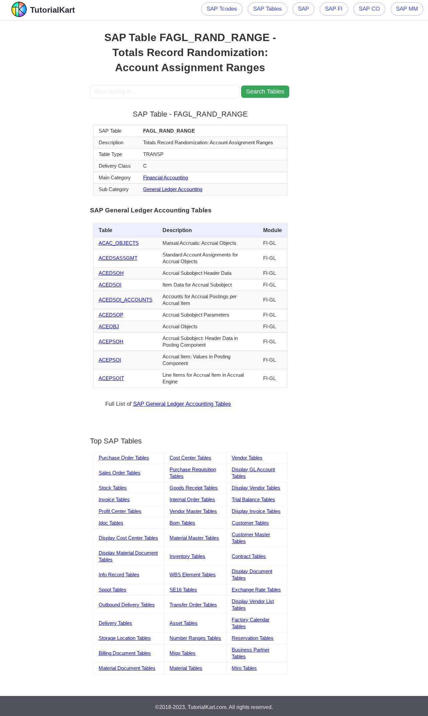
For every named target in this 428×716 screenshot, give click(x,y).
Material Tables (186, 668)
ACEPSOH (111, 341)
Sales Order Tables (119, 473)
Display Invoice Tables (256, 511)
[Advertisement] (45, 120)
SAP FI (334, 9)
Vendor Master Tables (193, 511)
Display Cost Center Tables (128, 538)
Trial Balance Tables (253, 499)
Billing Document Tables (125, 653)
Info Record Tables (119, 574)
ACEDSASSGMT (118, 258)
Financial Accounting (165, 177)
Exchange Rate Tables (256, 589)
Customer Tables (250, 523)
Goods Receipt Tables (194, 488)
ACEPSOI (110, 360)
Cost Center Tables (190, 458)
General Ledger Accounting (172, 189)
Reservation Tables (253, 638)
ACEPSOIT (111, 378)
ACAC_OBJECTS (119, 243)
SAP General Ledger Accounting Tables (182, 404)
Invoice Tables (114, 499)
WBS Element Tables (193, 574)
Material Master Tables (194, 538)
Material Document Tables (127, 668)
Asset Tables (184, 623)
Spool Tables (112, 589)
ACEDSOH (111, 273)
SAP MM (407, 9)
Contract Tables (249, 556)
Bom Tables (182, 523)
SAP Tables (267, 9)
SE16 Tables (183, 589)
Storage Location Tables (125, 638)
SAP (303, 9)
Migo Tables (183, 653)
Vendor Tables (247, 458)
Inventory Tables (187, 556)
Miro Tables (244, 668)
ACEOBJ (109, 326)
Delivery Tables (115, 623)
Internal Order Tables (192, 499)
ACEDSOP (111, 315)
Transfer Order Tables (193, 604)
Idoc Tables (111, 523)
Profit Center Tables (120, 511)
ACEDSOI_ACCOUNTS (125, 300)
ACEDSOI (110, 285)
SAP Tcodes (222, 9)
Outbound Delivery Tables (127, 604)
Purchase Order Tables (124, 458)
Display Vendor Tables (256, 488)
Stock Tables (113, 488)
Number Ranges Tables (195, 638)
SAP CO (369, 9)
